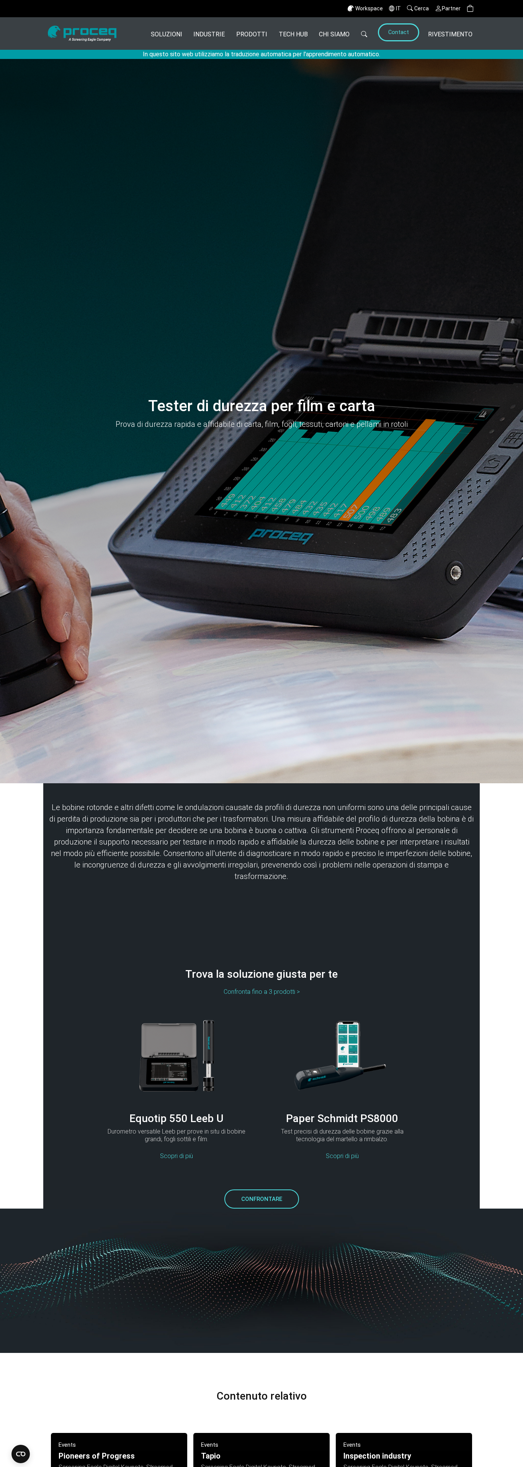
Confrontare (261, 1199)
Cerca (421, 8)
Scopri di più (176, 1156)
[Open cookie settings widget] (20, 1454)
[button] (470, 8)
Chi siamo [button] (334, 34)
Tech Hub (293, 34)
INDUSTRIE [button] (209, 34)
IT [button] (398, 8)
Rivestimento (450, 34)
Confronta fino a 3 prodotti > (262, 991)
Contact (398, 32)
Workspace (369, 8)
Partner (451, 8)
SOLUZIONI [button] (166, 34)
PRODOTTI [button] (251, 34)
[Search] (364, 33)
